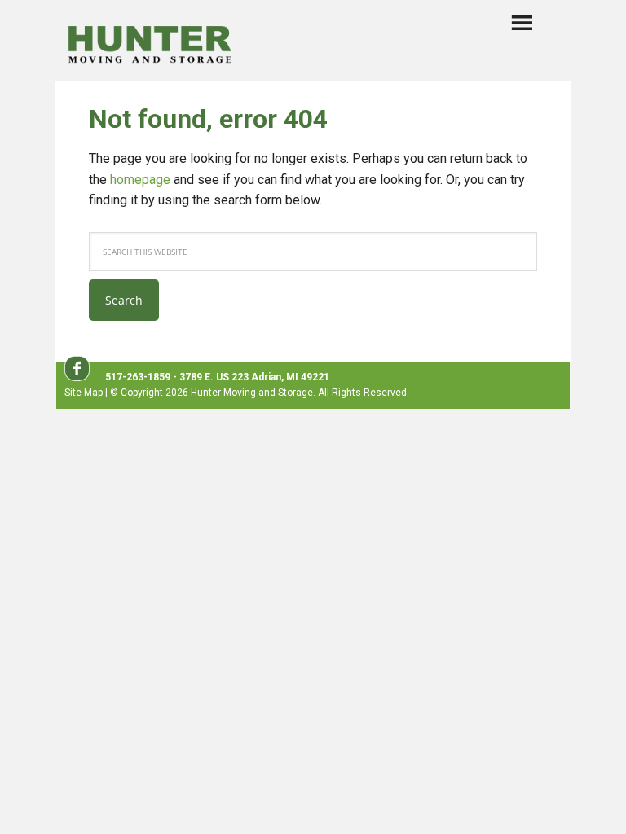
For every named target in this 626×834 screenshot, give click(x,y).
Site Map (83, 392)
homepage (140, 179)
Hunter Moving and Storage (149, 42)
